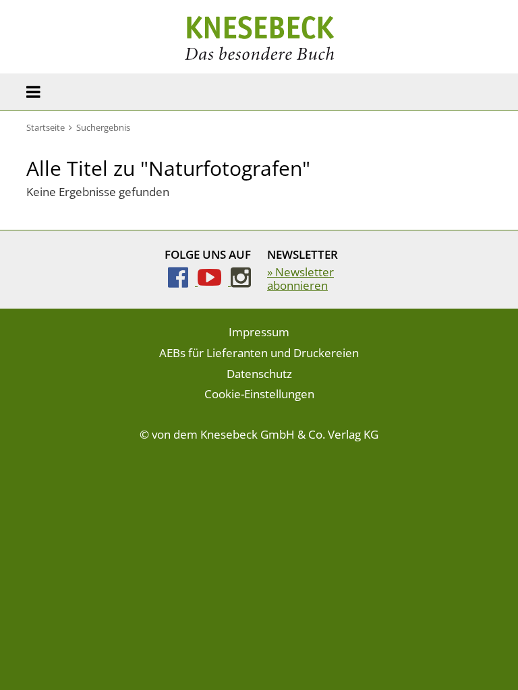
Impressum (259, 332)
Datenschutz (259, 373)
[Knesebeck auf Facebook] (183, 281)
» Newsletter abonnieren (300, 278)
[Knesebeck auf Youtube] (214, 281)
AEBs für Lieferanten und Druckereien (259, 352)
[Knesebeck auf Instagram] (241, 281)
